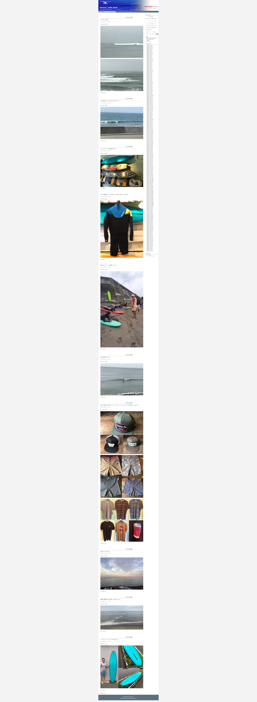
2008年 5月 (149, 246)
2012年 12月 (149, 190)
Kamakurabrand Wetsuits (151, 38)
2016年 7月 (149, 147)
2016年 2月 (149, 152)
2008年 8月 (149, 243)
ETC (105, 21)
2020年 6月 (149, 100)
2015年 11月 (149, 155)
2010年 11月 (149, 215)
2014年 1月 (149, 177)
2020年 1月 (149, 105)
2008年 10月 (149, 241)
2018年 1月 (149, 129)
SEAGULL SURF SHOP (108, 8)
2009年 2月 (149, 237)
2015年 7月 (149, 159)
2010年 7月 (149, 219)
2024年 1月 (149, 58)
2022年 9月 (149, 73)
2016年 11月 (149, 143)
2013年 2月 (149, 188)
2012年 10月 (149, 192)
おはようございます (104, 551)
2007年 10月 (149, 251)
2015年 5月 (149, 161)
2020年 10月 (149, 96)
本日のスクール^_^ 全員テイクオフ (108, 265)
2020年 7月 (149, 99)
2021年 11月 (149, 83)
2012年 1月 (149, 201)
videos (113, 11)
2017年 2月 (149, 140)
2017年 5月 (149, 137)
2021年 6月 (149, 88)
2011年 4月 (149, 210)
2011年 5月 (149, 209)
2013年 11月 (149, 179)
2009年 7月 (149, 232)
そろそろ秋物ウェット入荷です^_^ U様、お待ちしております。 (114, 194)
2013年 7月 (149, 183)
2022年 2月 (149, 80)
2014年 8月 (149, 170)
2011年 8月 (149, 206)
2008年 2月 (149, 249)
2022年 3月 (149, 79)
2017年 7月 (149, 135)
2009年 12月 (149, 226)
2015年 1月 (149, 165)
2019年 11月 (149, 107)
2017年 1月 (149, 141)
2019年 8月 (149, 110)
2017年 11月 (149, 131)
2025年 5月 (149, 49)
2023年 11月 (149, 60)
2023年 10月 (149, 61)
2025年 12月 (149, 47)
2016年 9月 (149, 145)
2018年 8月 (149, 122)
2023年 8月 (149, 62)
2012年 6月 (149, 196)
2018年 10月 (149, 120)
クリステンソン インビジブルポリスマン (109, 639)
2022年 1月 (149, 81)
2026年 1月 (149, 46)
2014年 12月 (149, 166)
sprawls (148, 40)
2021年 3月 (149, 91)
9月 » (154, 31)
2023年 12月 (149, 59)
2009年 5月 (149, 234)
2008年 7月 (149, 244)
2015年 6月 (149, 160)
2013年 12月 (149, 178)
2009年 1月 (149, 238)
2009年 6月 (149, 233)
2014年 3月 (149, 175)
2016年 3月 (149, 151)
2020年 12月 (149, 94)
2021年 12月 (149, 82)
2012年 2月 (149, 200)
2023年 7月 (149, 63)
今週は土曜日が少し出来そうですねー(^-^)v (110, 599)
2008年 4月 (149, 247)
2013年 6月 (149, 184)
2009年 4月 (149, 235)
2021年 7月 (149, 87)
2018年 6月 (149, 124)
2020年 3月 (149, 103)
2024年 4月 (149, 56)
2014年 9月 (149, 169)
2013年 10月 (149, 180)
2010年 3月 (149, 223)
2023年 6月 (149, 64)
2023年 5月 (149, 65)
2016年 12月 (149, 142)
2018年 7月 (149, 123)
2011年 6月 (149, 208)
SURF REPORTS (106, 11)
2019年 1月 (149, 117)
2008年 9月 (149, 242)
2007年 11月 (149, 250)
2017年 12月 (149, 130)
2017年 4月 (149, 138)
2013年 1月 (149, 189)
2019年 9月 (149, 109)
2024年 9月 (149, 54)
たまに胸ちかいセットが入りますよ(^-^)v (109, 100)
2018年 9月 (149, 121)
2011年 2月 (149, 212)
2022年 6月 (149, 76)
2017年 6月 (149, 136)
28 (146, 29)
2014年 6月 (149, 172)
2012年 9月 (149, 193)
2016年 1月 (149, 153)
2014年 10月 (149, 168)
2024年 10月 (149, 53)
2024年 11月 (149, 52)
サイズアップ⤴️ (104, 19)
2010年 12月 (149, 214)
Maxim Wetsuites (150, 39)
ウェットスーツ (150, 256)
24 (151, 27)
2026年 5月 (149, 45)
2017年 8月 (149, 134)
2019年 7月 (149, 111)
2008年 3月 (149, 248)
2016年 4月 (149, 150)
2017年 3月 (149, 139)
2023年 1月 (149, 69)
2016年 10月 (149, 144)
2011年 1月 (149, 213)
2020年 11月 (149, 95)
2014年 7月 (149, 171)
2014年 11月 (149, 167)
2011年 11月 (149, 203)
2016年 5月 (149, 149)
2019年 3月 (149, 115)
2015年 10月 (149, 156)
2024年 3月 (149, 57)
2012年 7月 (149, 195)
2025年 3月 (149, 50)
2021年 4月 (149, 90)
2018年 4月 (149, 126)
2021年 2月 (149, 92)
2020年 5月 (149, 101)
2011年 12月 (149, 202)
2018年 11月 (149, 119)
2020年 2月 (149, 104)
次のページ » (103, 693)
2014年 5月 (149, 173)
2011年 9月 (149, 205)
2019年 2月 (149, 116)
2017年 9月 (149, 133)
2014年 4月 (149, 174)
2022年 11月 (149, 71)
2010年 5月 (149, 221)
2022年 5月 (149, 77)
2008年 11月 (149, 240)
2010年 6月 (149, 220)
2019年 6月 (149, 112)
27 (155, 27)
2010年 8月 (149, 218)
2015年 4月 (149, 162)
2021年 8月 (149, 86)
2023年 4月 (149, 66)
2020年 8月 (149, 98)
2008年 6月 (149, 245)
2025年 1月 (149, 51)
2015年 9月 (149, 157)
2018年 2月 (149, 128)
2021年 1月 (149, 93)
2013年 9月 (149, 181)
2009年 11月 (149, 227)
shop (100, 11)
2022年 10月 (149, 72)
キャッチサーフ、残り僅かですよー (108, 148)
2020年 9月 (149, 97)
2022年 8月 (149, 74)
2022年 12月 (149, 70)
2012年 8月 (149, 194)
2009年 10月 (149, 228)
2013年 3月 (149, 187)
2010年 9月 (149, 217)
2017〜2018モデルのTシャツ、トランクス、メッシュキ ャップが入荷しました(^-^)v (119, 405)
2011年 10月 (149, 204)
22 (148, 27)
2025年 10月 (149, 48)
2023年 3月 (149, 67)
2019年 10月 (149, 108)
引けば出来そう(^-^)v (105, 357)
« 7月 (148, 31)
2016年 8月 (149, 146)
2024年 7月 (149, 55)
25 (152, 27)
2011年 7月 (149, 207)
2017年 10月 (149, 132)
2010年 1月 (149, 225)
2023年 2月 (149, 68)
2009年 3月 (149, 236)
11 (152, 22)
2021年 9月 (149, 85)
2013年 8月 (149, 182)
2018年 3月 (149, 127)
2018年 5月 (149, 125)
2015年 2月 (149, 164)
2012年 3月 (149, 199)
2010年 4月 (149, 222)
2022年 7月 (149, 75)
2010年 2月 (149, 224)
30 (149, 29)
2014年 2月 (149, 176)
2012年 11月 (149, 191)
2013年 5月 (149, 185)
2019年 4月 (149, 114)
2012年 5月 (149, 197)
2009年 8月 (149, 231)
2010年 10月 (149, 216)
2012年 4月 (149, 198)
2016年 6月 (149, 148)
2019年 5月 (149, 113)
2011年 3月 (149, 211)
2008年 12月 (149, 239)
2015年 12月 (149, 154)
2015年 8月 (149, 158)
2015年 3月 (149, 163)
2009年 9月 (149, 229)
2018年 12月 (149, 118)
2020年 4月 (149, 102)
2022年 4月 (149, 78)
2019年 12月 (149, 106)
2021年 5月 (149, 89)
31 (151, 29)
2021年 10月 (149, 84)
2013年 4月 (149, 186)
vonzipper (148, 41)
